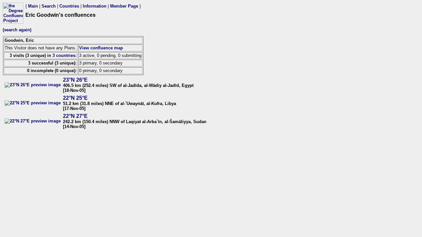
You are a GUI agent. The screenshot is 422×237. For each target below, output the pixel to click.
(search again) (17, 29)
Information (94, 6)
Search (49, 6)
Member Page (124, 6)
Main (33, 6)
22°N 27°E (75, 116)
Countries (69, 6)
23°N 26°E (75, 80)
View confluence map (101, 47)
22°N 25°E (75, 98)
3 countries (63, 55)
